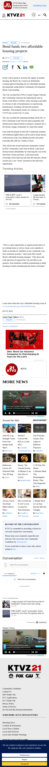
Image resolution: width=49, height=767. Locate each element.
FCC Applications (10, 698)
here (14, 549)
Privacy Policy (8, 704)
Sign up (42, 558)
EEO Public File (9, 695)
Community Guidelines (12, 689)
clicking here (22, 542)
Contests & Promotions (12, 726)
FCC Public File (9, 701)
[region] (24, 591)
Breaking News (9, 723)
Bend (22, 317)
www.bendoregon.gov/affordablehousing (19, 306)
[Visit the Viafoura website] (41, 622)
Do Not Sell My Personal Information (17, 710)
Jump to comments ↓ (11, 326)
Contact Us (7, 692)
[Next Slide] (44, 189)
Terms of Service (9, 707)
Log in (36, 558)
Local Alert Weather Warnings (15, 735)
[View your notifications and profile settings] (43, 573)
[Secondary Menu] (6, 15)
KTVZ (7, 58)
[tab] (10, 574)
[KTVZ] (17, 15)
